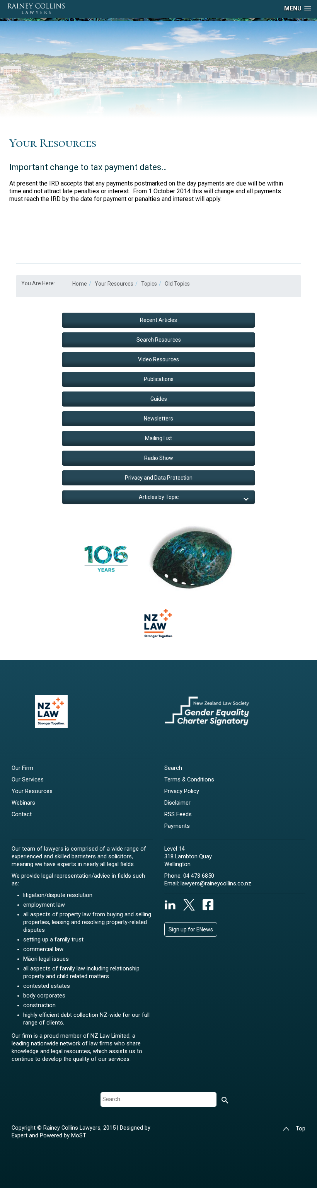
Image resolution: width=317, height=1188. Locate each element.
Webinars (23, 803)
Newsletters (158, 418)
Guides (158, 399)
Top (300, 1128)
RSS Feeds (178, 814)
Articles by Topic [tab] (159, 497)
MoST (78, 1135)
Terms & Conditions (189, 779)
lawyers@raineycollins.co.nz (216, 883)
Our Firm (22, 768)
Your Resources (32, 791)
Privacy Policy (181, 791)
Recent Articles (158, 320)
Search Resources (158, 340)
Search (173, 768)
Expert (20, 1135)
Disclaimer (177, 803)
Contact (22, 814)
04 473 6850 (198, 876)
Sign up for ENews (191, 929)
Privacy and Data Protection (159, 478)
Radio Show (158, 458)
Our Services (28, 779)
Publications (159, 379)
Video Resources (158, 359)
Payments (177, 826)
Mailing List (158, 438)
